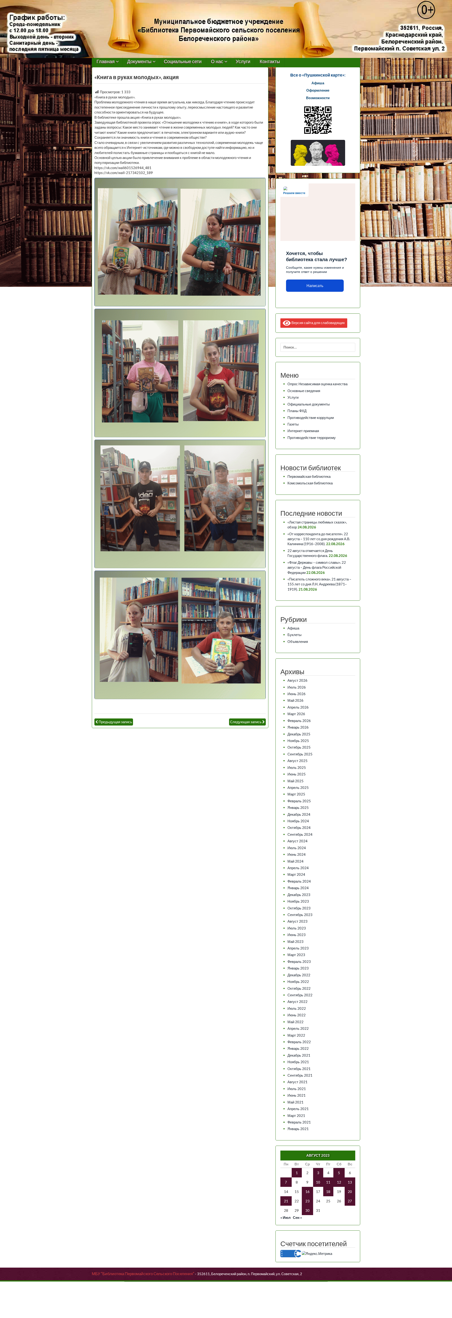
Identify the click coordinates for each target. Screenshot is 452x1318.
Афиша (293, 628)
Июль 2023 (296, 928)
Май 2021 (295, 1102)
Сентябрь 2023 (299, 914)
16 (307, 1191)
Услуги (243, 62)
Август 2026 (297, 680)
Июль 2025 (296, 767)
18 (328, 1191)
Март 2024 (296, 874)
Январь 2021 (298, 1129)
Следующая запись (246, 722)
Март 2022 (296, 1035)
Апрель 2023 (298, 948)
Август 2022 (297, 1001)
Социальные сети (183, 62)
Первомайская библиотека (309, 476)
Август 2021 (297, 1082)
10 (318, 1182)
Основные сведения (303, 391)
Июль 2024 (296, 848)
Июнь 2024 (296, 854)
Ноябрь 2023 (298, 901)
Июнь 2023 (296, 935)
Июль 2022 (296, 1008)
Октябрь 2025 (299, 747)
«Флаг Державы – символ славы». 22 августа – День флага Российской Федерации (316, 567)
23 (307, 1201)
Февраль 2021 (299, 1122)
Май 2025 (295, 781)
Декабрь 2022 (298, 975)
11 (328, 1182)
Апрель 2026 (298, 707)
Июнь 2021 (296, 1095)
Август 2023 (297, 921)
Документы (139, 62)
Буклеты (294, 635)
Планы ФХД (297, 411)
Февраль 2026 (299, 720)
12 (339, 1182)
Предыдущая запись (115, 722)
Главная (106, 62)
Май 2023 (295, 941)
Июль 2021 (296, 1089)
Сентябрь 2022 (299, 995)
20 (350, 1191)
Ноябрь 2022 (298, 981)
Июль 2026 (296, 687)
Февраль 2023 (299, 961)
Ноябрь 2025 (298, 740)
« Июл (285, 1217)
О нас (217, 62)
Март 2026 (296, 714)
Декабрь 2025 (298, 734)
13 (350, 1182)
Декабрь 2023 (298, 894)
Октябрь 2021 (299, 1069)
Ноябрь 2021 (298, 1062)
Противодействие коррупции (310, 417)
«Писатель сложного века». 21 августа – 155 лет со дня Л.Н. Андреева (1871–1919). (319, 584)
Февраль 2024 (299, 881)
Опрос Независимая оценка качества (317, 384)
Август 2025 (297, 760)
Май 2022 (295, 1022)
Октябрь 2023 (299, 908)
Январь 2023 (298, 968)
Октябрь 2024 (299, 827)
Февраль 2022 (299, 1042)
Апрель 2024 (298, 868)
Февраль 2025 (299, 801)
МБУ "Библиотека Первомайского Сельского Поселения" (143, 1273)
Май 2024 (295, 861)
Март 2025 (296, 794)
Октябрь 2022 (299, 988)
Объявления (297, 641)
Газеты (293, 424)
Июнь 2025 (296, 774)
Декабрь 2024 (298, 814)
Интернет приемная (303, 431)
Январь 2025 (298, 807)
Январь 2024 (298, 888)
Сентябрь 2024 (299, 834)
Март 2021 (296, 1115)
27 (350, 1201)
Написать (315, 286)
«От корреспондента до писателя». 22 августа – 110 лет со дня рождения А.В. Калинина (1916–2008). (318, 539)
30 (307, 1210)
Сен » (297, 1217)
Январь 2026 (298, 727)
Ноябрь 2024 (298, 821)
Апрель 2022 (298, 1028)
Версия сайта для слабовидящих (318, 322)
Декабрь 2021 (298, 1055)
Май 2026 (295, 700)
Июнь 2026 (296, 694)
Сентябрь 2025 (299, 754)
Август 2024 (297, 841)
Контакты (270, 62)
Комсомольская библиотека (310, 483)
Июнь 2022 (296, 1015)
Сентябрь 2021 (299, 1075)
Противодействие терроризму (311, 437)
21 (286, 1201)
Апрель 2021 (298, 1109)
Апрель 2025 (298, 787)
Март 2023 (296, 955)
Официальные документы (308, 404)
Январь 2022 (298, 1048)
